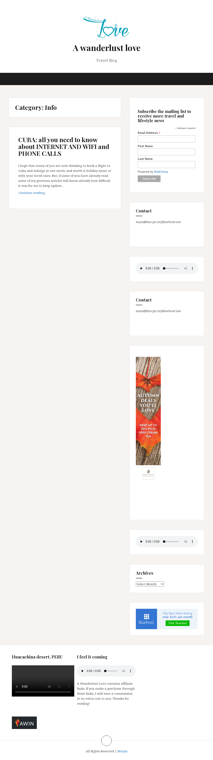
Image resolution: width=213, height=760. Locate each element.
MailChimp (161, 171)
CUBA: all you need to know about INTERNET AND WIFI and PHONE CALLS (63, 146)
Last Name (145, 158)
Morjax (123, 751)
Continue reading (39, 193)
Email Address (149, 133)
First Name (145, 146)
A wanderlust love (106, 47)
